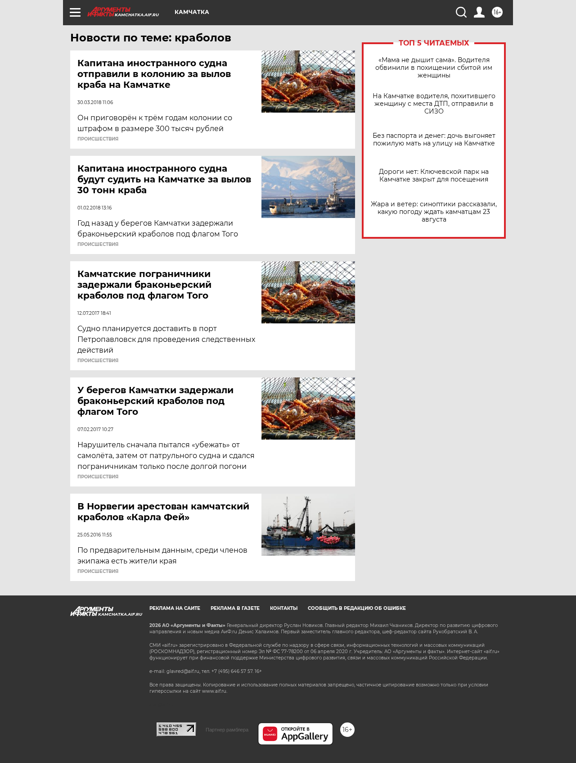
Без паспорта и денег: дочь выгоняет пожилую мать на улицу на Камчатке (434, 139)
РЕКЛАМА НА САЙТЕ (174, 608)
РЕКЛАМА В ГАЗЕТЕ (235, 608)
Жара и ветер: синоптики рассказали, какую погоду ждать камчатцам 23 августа (434, 211)
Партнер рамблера (227, 729)
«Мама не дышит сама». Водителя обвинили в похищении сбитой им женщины (433, 67)
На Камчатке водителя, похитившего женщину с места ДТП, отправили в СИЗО (434, 103)
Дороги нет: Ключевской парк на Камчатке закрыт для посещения (434, 175)
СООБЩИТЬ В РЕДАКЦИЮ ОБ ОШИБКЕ (357, 608)
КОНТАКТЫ (283, 608)
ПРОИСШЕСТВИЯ (97, 139)
